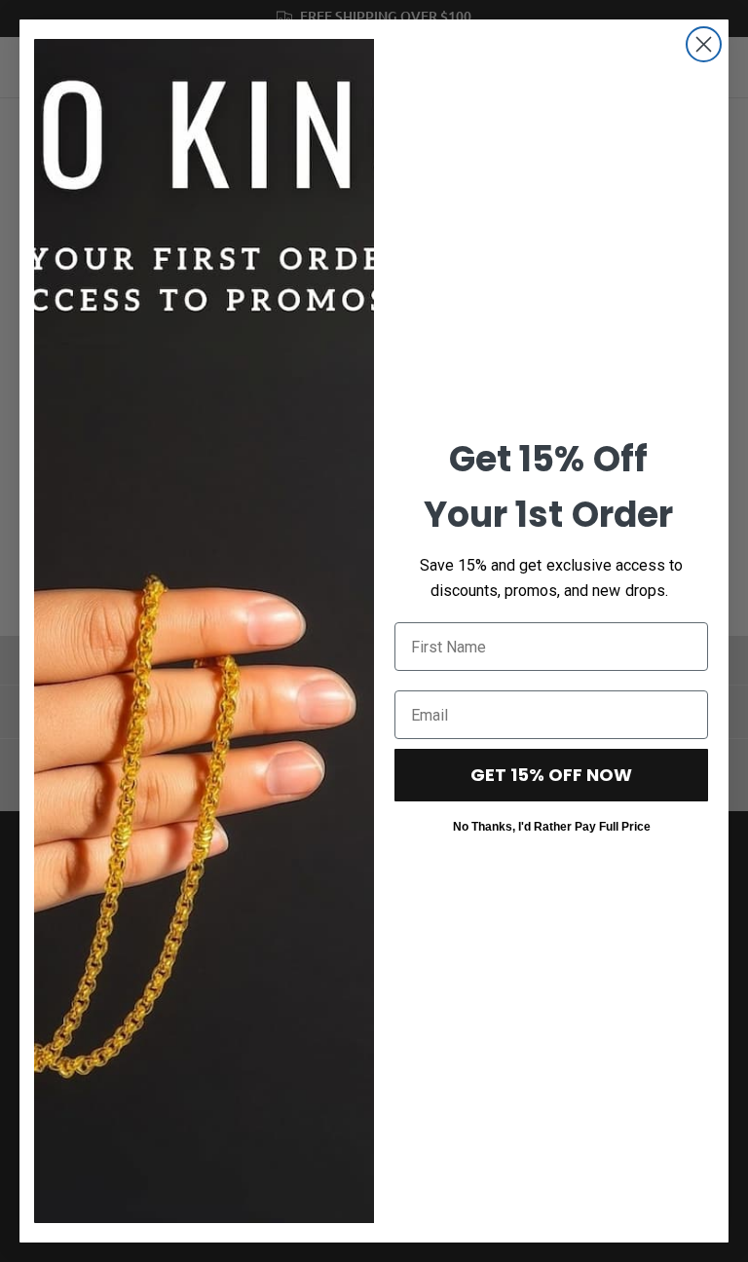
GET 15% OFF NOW (551, 774)
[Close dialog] (704, 44)
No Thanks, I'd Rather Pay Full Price (552, 826)
